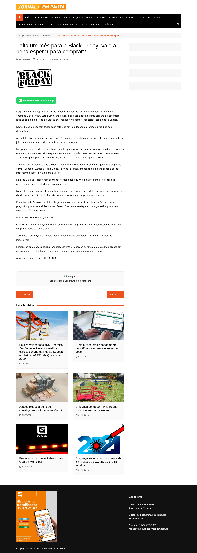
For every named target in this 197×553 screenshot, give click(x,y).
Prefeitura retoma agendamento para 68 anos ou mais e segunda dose (97, 348)
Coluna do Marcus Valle (70, 24)
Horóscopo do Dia (112, 24)
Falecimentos (42, 17)
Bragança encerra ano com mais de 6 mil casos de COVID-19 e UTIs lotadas (98, 462)
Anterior (26, 294)
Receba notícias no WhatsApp (38, 100)
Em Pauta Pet (25, 24)
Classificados (144, 17)
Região (76, 17)
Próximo (114, 294)
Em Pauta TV (116, 17)
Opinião (158, 17)
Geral (89, 17)
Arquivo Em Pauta (59, 59)
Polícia (27, 17)
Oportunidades (59, 17)
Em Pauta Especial (45, 24)
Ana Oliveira (24, 59)
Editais (129, 17)
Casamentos (92, 24)
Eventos (101, 17)
